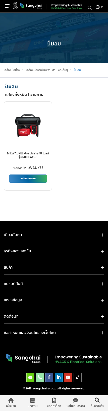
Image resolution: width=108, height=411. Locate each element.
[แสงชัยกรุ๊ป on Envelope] (30, 377)
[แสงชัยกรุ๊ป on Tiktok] (78, 377)
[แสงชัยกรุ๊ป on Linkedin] (59, 377)
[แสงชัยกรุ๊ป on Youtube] (68, 377)
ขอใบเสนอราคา (28, 179)
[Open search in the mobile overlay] (90, 7)
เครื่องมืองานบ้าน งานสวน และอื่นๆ (47, 70)
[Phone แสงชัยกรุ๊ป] (40, 377)
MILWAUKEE (33, 168)
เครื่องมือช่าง (12, 70)
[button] (97, 8)
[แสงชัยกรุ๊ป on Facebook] (49, 377)
